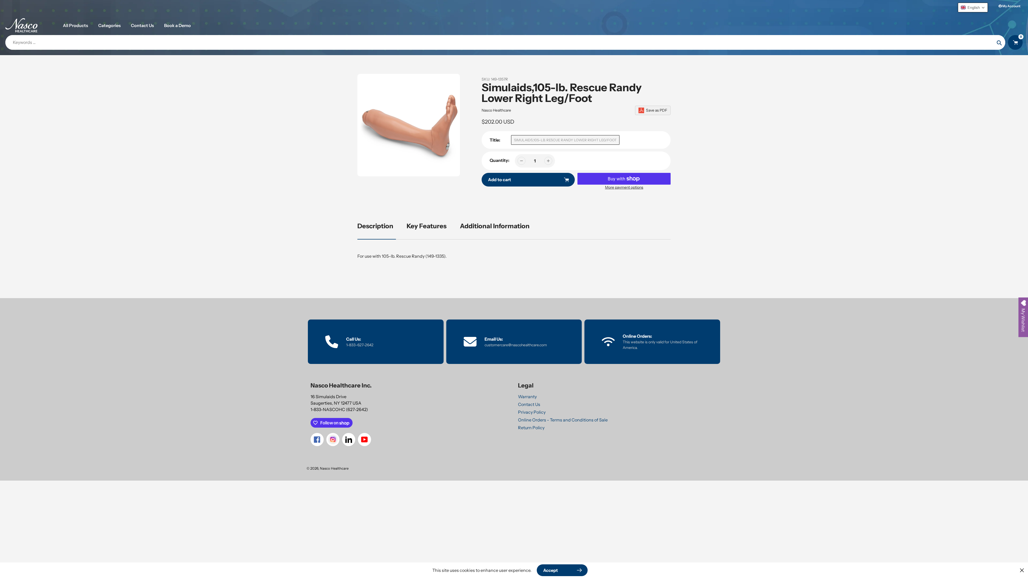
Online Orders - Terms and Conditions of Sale (563, 420)
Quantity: (499, 160)
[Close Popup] (1022, 570)
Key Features (427, 226)
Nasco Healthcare (496, 110)
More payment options (624, 187)
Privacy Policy (532, 412)
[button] (973, 7)
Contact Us (529, 404)
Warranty (527, 396)
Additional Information (495, 226)
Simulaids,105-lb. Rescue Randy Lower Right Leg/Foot (565, 140)
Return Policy (531, 427)
